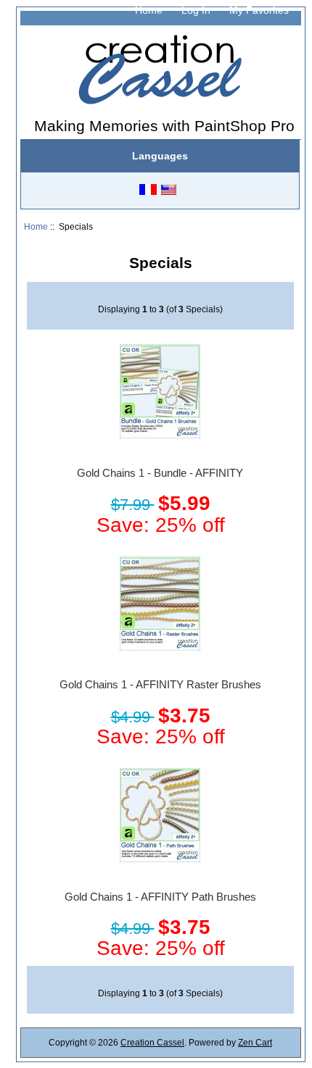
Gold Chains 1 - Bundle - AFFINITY (160, 473)
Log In (195, 10)
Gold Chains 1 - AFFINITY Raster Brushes (160, 685)
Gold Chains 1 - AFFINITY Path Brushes (160, 897)
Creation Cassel (152, 1042)
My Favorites (259, 10)
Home (149, 10)
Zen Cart (255, 1042)
